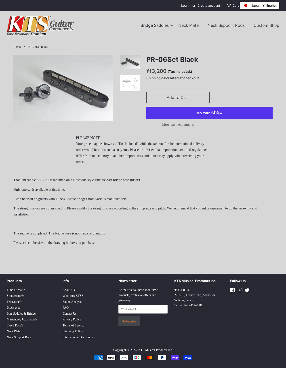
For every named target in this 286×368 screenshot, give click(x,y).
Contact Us (69, 313)
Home (17, 46)
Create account (209, 5)
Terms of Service (73, 325)
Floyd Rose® (15, 325)
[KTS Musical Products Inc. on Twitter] (247, 291)
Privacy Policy (72, 319)
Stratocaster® (15, 295)
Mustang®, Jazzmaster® (22, 319)
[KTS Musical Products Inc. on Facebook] (232, 291)
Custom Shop (266, 25)
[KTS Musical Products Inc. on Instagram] (240, 291)
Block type (13, 307)
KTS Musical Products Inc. (155, 350)
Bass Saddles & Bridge (21, 313)
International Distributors (79, 337)
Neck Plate (188, 25)
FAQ (66, 307)
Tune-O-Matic (16, 290)
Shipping (153, 78)
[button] (259, 5)
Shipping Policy (73, 331)
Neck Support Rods (226, 25)
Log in (185, 5)
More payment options (178, 124)
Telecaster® (14, 301)
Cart (236, 5)
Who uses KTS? (73, 295)
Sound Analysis (72, 301)
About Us (69, 290)
